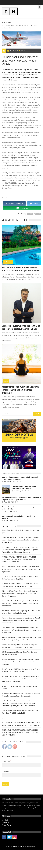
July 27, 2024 (8, 511)
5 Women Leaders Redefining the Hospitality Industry (18, 517)
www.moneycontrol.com (20, 198)
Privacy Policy (6, 825)
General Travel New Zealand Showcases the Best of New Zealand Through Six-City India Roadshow (21, 638)
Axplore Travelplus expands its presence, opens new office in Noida (21, 508)
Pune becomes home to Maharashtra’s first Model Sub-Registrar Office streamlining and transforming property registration (21, 569)
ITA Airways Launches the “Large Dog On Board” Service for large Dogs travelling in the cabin (21, 611)
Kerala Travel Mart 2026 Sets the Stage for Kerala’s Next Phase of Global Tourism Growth (21, 670)
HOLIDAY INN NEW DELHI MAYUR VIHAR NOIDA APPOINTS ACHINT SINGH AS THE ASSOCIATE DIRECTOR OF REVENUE (21, 723)
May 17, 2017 (14, 51)
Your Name (6, 761)
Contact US (5, 822)
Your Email (6, 771)
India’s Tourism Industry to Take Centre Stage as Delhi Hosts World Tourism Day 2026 (20, 577)
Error (3, 718)
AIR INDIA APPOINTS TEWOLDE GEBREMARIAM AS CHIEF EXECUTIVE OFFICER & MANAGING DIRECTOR (20, 584)
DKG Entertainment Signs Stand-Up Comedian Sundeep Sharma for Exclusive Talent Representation (21, 694)
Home (4, 22)
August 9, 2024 (9, 502)
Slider (38, 214)
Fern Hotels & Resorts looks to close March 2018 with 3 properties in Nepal (21, 269)
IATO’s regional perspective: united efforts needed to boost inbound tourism (20, 478)
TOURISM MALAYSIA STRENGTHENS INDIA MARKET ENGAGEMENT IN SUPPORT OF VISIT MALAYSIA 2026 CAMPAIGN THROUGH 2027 (19, 559)
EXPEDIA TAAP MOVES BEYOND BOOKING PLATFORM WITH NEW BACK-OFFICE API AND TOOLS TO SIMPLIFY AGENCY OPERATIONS (20, 732)
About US (5, 820)
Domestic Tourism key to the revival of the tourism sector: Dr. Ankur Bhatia (21, 327)
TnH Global (24, 51)
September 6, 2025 (10, 481)
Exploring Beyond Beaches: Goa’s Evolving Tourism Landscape (24, 487)
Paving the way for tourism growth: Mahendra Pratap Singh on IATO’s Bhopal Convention (21, 498)
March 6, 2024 (8, 520)
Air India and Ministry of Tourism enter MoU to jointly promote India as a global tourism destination (19, 645)
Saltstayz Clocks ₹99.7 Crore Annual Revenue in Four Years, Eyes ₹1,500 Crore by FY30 (20, 711)
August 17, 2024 (19, 491)
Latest (9, 22)
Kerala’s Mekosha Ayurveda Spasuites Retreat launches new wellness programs (20, 390)
